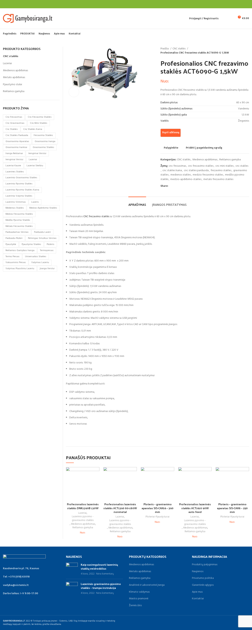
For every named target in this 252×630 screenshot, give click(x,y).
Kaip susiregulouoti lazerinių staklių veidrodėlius (99, 566)
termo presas (12, 257)
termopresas (47, 250)
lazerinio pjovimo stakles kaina (22, 190)
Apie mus (197, 592)
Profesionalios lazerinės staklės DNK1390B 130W (83, 506)
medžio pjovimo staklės (18, 220)
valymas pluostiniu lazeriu (20, 269)
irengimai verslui (37, 153)
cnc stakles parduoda (196, 170)
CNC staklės (179, 49)
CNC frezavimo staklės (96, 216)
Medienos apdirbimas (204, 159)
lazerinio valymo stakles (19, 196)
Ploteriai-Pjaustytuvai (157, 517)
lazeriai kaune (13, 166)
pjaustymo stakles (31, 244)
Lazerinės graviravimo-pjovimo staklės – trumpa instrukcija (101, 585)
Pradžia (164, 49)
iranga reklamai (14, 153)
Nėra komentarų (105, 574)
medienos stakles (180, 175)
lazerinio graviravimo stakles (21, 178)
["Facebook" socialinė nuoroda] (171, 186)
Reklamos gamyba (230, 159)
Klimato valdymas (139, 592)
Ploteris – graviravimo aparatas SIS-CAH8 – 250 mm (232, 508)
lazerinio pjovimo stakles (19, 184)
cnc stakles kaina (172, 170)
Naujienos (197, 572)
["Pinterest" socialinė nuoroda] (180, 186)
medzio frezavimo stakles (208, 175)
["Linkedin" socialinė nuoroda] (185, 186)
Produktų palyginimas (204, 565)
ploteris (50, 244)
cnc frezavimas (177, 166)
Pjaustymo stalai (12, 84)
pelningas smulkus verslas (42, 238)
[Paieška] (223, 18)
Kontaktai (198, 599)
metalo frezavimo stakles (218, 179)
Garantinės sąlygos (203, 585)
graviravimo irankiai (16, 147)
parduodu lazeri (42, 232)
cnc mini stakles (224, 166)
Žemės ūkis (135, 606)
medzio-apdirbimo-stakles (185, 179)
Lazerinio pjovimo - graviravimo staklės (83, 518)
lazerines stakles (15, 172)
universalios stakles (35, 257)
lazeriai (33, 160)
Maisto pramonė (138, 599)
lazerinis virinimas (16, 202)
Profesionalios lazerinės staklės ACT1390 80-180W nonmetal (120, 508)
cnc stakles (241, 166)
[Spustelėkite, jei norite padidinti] (74, 92)
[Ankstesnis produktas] (239, 51)
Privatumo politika (203, 578)
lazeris (35, 202)
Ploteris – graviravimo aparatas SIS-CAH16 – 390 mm (157, 508)
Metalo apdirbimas (14, 77)
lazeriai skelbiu (35, 166)
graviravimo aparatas (17, 141)
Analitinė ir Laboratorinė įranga (147, 585)
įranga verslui (47, 269)
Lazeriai (82, 513)
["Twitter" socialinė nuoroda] (176, 186)
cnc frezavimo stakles (200, 166)
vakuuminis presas (16, 262)
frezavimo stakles (221, 170)
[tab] (137, 203)
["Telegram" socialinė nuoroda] (189, 186)
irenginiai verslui (14, 160)
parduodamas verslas (17, 232)
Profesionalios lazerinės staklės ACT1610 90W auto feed (195, 508)
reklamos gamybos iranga (20, 250)
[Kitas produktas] (247, 51)
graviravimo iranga (45, 141)
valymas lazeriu (40, 262)
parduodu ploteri (14, 238)
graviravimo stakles (43, 147)
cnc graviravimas (15, 123)
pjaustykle (11, 244)
